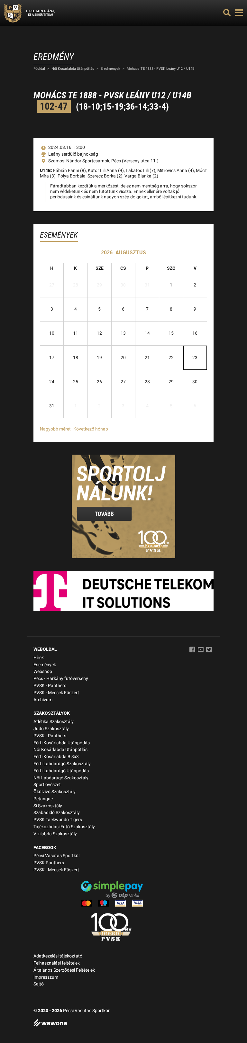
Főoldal (39, 69)
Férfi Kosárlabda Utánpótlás (61, 743)
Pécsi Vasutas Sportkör (56, 855)
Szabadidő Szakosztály (56, 812)
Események (44, 664)
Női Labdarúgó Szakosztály (60, 778)
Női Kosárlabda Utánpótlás (72, 69)
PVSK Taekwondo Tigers (57, 819)
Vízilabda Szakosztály (55, 834)
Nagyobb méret (55, 429)
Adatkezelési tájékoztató (57, 956)
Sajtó (38, 984)
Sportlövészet (47, 784)
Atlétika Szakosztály (53, 721)
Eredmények (110, 69)
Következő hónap (90, 429)
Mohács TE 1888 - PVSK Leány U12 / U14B (161, 69)
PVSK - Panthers (49, 685)
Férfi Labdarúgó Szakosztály (62, 763)
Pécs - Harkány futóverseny (60, 678)
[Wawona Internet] (123, 1023)
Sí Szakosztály (47, 806)
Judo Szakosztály (51, 728)
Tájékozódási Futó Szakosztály (64, 827)
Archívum (42, 700)
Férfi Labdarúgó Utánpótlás (61, 771)
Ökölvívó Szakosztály (54, 791)
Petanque (43, 799)
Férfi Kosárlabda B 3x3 (56, 756)
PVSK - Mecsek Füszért (56, 692)
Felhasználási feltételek (56, 963)
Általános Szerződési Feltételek (64, 970)
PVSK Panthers (48, 863)
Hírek (38, 657)
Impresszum (45, 977)
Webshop (42, 671)
